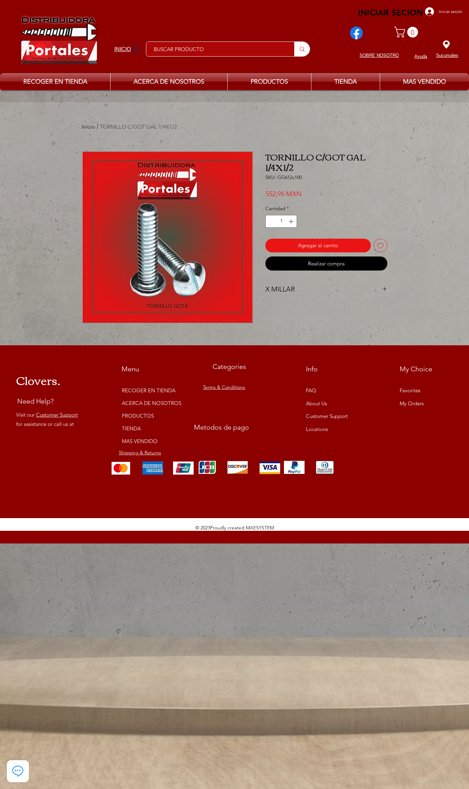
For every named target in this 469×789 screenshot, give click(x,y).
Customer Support (57, 414)
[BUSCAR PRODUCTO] (302, 49)
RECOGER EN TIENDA (147, 390)
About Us (316, 403)
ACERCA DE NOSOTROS (147, 403)
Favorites (410, 390)
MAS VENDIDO (140, 441)
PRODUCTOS (138, 416)
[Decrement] (270, 221)
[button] (407, 32)
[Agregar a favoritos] (381, 246)
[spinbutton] (281, 221)
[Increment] (291, 221)
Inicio (88, 126)
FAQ (311, 390)
